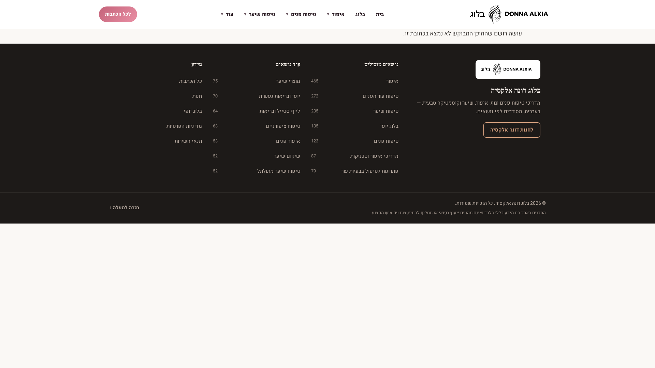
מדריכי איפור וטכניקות (354, 156)
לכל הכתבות (118, 14)
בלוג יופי (354, 126)
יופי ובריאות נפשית (256, 96)
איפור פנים (256, 141)
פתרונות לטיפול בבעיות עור (354, 171)
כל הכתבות (190, 81)
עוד (227, 14)
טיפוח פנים (301, 14)
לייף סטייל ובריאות (256, 111)
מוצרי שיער (256, 81)
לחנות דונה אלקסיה (511, 130)
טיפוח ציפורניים (256, 126)
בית (380, 14)
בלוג (360, 14)
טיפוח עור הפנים (354, 96)
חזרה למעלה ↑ (124, 207)
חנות (197, 96)
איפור (336, 14)
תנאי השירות (188, 141)
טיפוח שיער (259, 14)
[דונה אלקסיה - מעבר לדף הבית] (511, 14)
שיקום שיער (256, 156)
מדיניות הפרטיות (184, 126)
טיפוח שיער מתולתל (256, 171)
